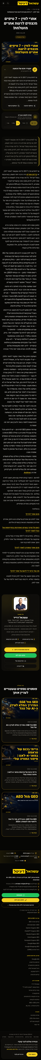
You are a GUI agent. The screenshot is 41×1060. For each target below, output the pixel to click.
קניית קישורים (20, 37)
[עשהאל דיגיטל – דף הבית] (28, 3)
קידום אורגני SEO (34, 922)
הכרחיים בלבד (18, 1054)
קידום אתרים (32, 174)
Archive (27, 472)
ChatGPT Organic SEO (32, 931)
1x (18, 123)
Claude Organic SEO (32, 934)
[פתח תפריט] (3, 3)
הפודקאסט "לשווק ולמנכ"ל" (30, 987)
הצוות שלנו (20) (34, 1018)
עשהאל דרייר (35, 984)
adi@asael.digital (32, 912)
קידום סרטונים (35, 974)
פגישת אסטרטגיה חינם (22, 650)
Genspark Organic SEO (31, 940)
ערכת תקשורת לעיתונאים (31, 996)
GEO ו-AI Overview (33, 925)
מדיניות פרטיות (19, 1037)
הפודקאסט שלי (19, 661)
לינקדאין (19, 666)
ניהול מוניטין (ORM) (33, 950)
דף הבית (35, 9)
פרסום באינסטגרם (33, 965)
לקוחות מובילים (34, 1021)
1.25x (13, 123)
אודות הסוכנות (35, 1015)
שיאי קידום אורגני (34, 990)
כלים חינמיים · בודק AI (32, 1006)
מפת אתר (36, 1037)
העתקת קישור (12, 106)
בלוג (28, 9)
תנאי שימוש (28, 1037)
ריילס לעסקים (35, 971)
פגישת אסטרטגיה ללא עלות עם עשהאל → (20, 905)
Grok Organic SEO (33, 937)
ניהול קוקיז (11, 1037)
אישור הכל (32, 1054)
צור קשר (36, 1024)
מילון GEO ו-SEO (34, 1003)
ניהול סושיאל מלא (33, 968)
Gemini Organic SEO (32, 928)
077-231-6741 (20, 655)
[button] (20, 514)
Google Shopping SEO (32, 946)
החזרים (4, 1037)
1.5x (8, 123)
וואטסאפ (19, 895)
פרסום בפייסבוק (34, 962)
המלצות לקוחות (34, 999)
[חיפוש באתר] (8, 3)
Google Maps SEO (33, 943)
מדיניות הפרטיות (12, 1049)
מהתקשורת (35, 993)
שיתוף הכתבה (28, 106)
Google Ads (35, 959)
